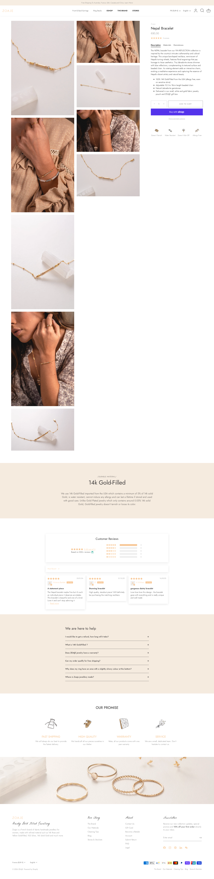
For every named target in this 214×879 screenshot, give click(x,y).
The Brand (92, 823)
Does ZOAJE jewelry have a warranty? (81, 652)
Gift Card (129, 827)
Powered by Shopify (31, 869)
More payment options (177, 118)
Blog (89, 835)
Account (128, 835)
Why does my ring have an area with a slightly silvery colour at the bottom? (98, 668)
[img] (53, 578)
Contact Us (129, 823)
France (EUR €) (17, 862)
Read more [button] (54, 603)
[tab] (157, 45)
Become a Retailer (132, 831)
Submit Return (131, 839)
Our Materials (93, 827)
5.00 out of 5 (89, 549)
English (185, 11)
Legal (127, 847)
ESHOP (110, 10)
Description (156, 45)
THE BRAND (122, 10)
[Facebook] (164, 847)
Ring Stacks (97, 10)
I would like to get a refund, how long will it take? (87, 636)
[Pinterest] (175, 847)
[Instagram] (170, 847)
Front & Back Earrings (80, 10)
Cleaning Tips (93, 831)
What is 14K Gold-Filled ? (76, 644)
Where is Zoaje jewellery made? (79, 677)
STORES (135, 10)
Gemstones (178, 45)
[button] (111, 545)
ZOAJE (20, 869)
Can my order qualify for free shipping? (82, 660)
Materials (167, 45)
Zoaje (153, 24)
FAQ (127, 843)
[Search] (202, 10)
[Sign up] (200, 837)
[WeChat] (186, 847)
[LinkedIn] (181, 847)
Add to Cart (185, 104)
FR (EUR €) (174, 11)
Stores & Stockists (95, 839)
